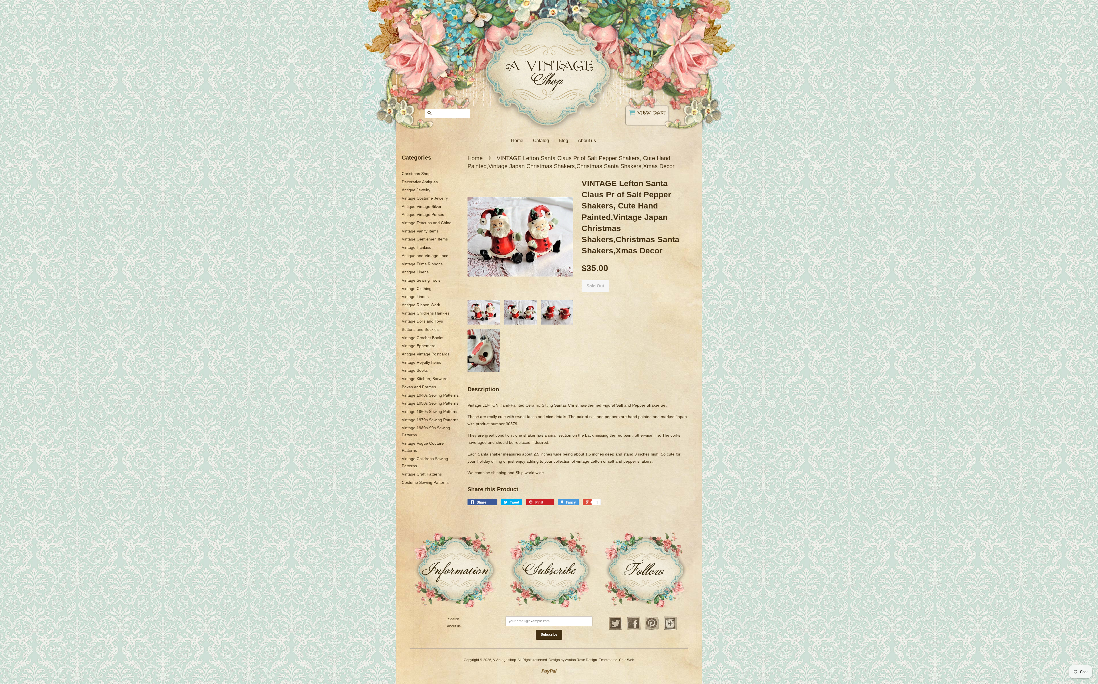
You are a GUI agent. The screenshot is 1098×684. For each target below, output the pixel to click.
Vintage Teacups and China (426, 222)
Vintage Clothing (416, 288)
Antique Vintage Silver (421, 206)
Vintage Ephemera (418, 345)
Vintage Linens (415, 296)
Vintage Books (415, 370)
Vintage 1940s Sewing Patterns (430, 395)
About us (587, 140)
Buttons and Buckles (420, 329)
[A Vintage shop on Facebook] (633, 629)
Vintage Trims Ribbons (422, 264)
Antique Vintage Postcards (425, 354)
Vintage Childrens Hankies (425, 313)
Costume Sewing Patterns (425, 482)
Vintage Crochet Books (422, 337)
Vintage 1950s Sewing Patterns (430, 403)
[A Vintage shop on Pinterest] (652, 629)
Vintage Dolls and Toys (422, 321)
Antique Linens (415, 272)
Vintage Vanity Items (420, 231)
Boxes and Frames (419, 387)
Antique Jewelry (416, 190)
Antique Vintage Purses (423, 214)
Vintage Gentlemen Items (425, 239)
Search (453, 619)
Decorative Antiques (420, 182)
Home (517, 140)
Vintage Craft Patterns (422, 474)
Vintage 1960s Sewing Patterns (430, 411)
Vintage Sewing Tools (421, 280)
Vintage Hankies (416, 247)
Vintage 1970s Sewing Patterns (430, 419)
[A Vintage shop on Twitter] (615, 629)
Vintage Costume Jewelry (425, 198)
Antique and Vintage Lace (425, 255)
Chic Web (626, 660)
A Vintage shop (504, 660)
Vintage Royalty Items (421, 362)
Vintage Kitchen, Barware (424, 378)
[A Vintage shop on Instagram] (670, 629)
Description (483, 389)
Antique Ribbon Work (421, 305)
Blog (563, 140)
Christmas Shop (416, 173)
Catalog (541, 140)
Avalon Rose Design (581, 660)
